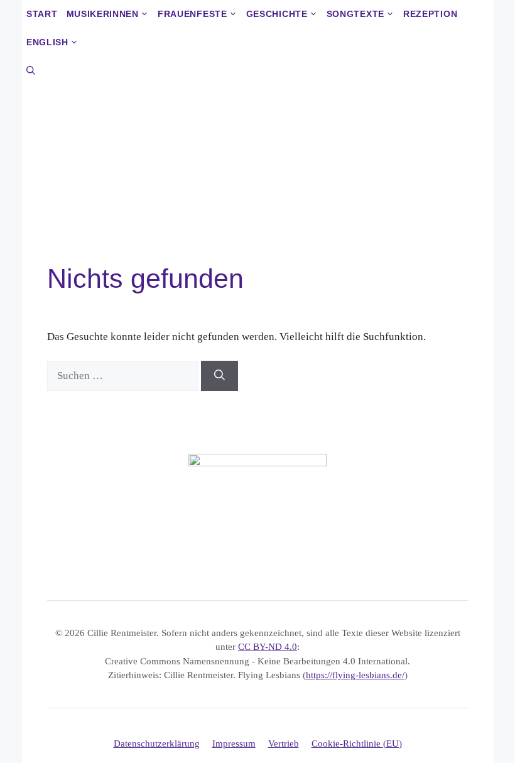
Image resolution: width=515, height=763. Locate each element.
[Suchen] (219, 376)
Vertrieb (283, 743)
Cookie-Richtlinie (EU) (357, 743)
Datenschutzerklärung (157, 743)
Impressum (234, 743)
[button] (31, 71)
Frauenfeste (192, 14)
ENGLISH (47, 42)
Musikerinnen (103, 14)
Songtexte (355, 14)
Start (42, 14)
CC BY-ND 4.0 (267, 647)
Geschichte (277, 14)
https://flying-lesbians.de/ (355, 675)
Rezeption (430, 14)
